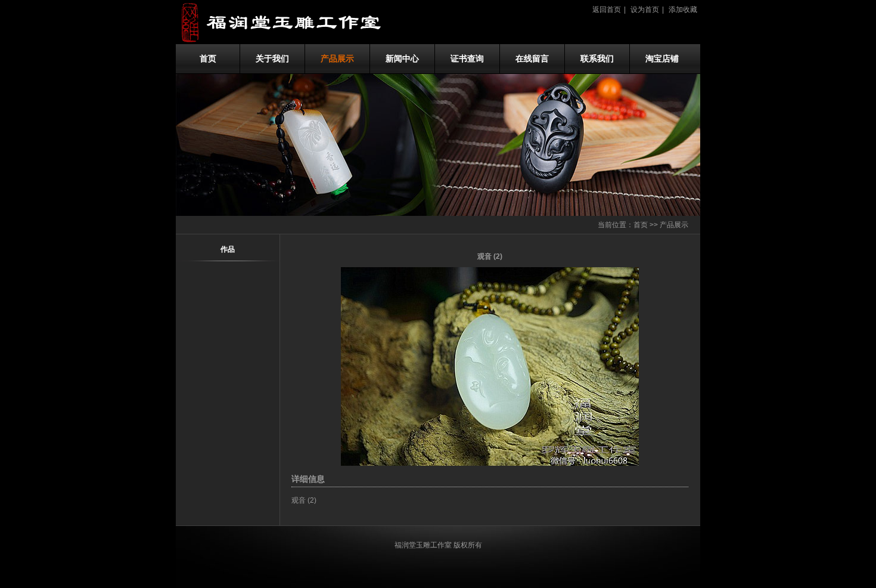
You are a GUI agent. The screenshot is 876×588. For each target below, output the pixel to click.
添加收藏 (683, 9)
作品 (227, 249)
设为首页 (644, 9)
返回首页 (606, 9)
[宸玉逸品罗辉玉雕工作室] (295, 42)
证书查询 (467, 58)
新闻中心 (402, 58)
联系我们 (597, 58)
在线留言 (532, 58)
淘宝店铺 (662, 58)
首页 (208, 58)
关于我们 (272, 58)
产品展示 (337, 58)
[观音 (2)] (490, 463)
